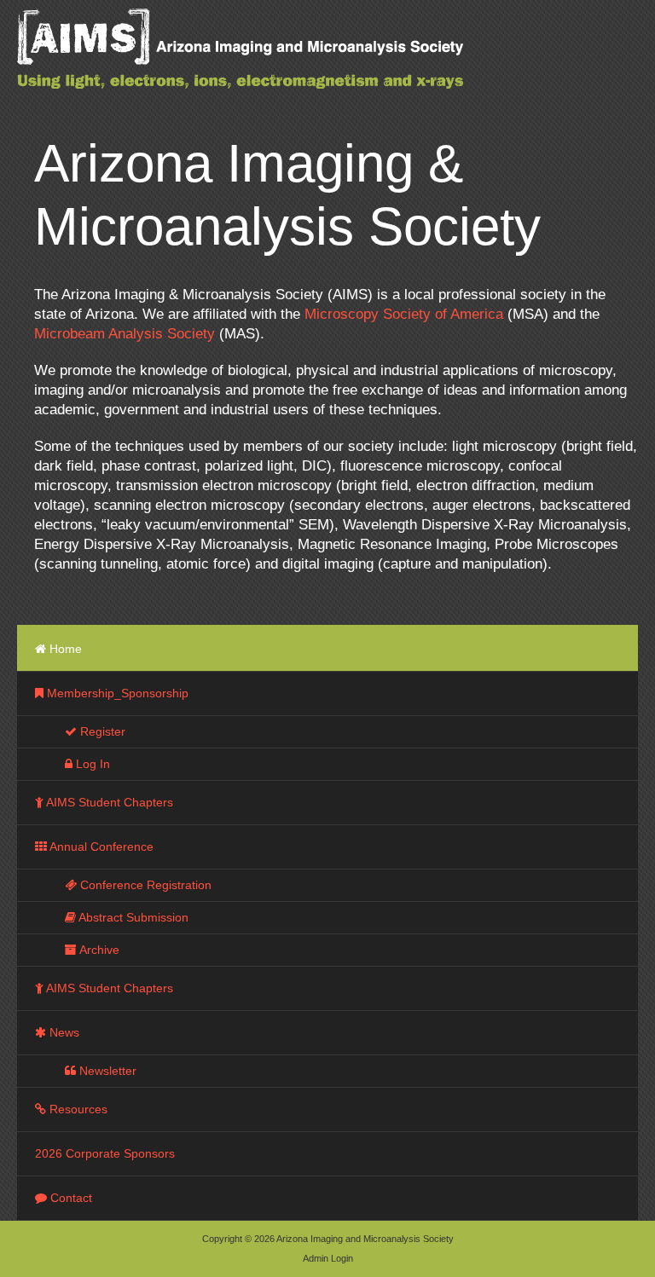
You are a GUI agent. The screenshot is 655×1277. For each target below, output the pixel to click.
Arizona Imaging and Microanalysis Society (281, 60)
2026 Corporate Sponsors (105, 1153)
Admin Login (328, 1258)
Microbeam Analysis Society (124, 334)
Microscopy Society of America (403, 314)
